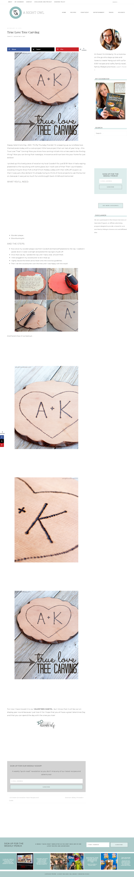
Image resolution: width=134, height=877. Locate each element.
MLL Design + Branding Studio (79, 874)
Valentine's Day (19, 36)
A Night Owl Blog (26, 12)
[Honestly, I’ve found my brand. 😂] (42, 861)
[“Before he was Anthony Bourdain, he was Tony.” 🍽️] (25, 861)
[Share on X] (2, 441)
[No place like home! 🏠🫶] (92, 861)
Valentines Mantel (43, 709)
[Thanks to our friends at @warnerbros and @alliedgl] (75, 861)
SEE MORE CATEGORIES (111, 205)
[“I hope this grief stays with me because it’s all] (58, 861)
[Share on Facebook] (2, 437)
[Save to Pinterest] (2, 445)
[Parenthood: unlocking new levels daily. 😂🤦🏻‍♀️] (126, 861)
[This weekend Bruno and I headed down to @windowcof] (109, 861)
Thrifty (10, 36)
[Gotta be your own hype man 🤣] (8, 861)
